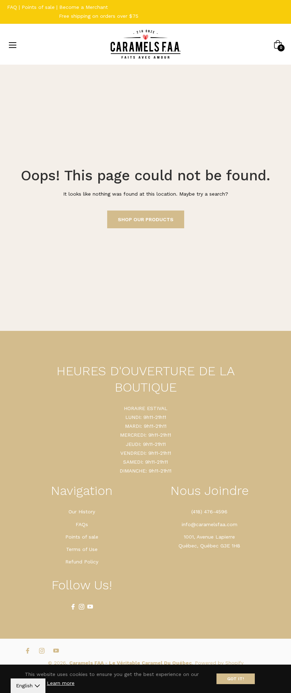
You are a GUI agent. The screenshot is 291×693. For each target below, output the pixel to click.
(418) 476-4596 (209, 511)
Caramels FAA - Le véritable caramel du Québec (130, 663)
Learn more (61, 683)
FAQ (12, 7)
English (25, 685)
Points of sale (38, 7)
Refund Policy (81, 561)
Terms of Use (82, 549)
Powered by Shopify (219, 663)
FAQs (82, 524)
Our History (81, 511)
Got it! (235, 678)
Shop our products (146, 219)
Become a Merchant (83, 7)
